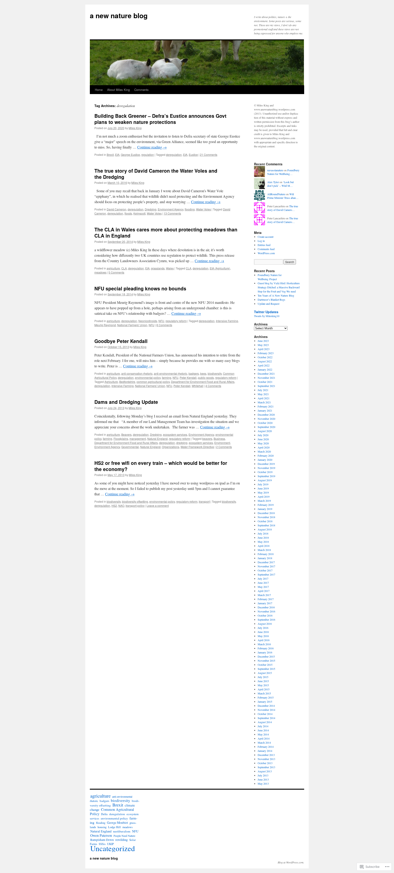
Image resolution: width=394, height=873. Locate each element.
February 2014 (266, 746)
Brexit (110, 154)
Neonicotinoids (147, 321)
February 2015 (266, 697)
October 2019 (265, 472)
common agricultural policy (153, 382)
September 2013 (266, 767)
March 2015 (264, 693)
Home (99, 89)
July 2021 (263, 390)
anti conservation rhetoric (137, 373)
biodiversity (215, 373)
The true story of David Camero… (282, 208)
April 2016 (264, 640)
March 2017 (264, 595)
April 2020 (264, 447)
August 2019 (265, 480)
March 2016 (264, 644)
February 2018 (266, 554)
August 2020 (265, 431)
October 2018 (265, 521)
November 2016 (266, 611)
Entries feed (264, 245)
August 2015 (265, 673)
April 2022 (264, 365)
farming (166, 377)
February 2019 (266, 505)
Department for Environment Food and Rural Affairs (202, 382)
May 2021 (263, 394)
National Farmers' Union (132, 325)
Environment (222, 443)
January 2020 (265, 459)
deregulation (174, 154)
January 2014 (265, 751)
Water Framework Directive (197, 447)
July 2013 (263, 775)
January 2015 (265, 701)
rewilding (121, 839)
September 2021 (266, 386)
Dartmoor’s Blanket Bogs (271, 299)
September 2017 (266, 574)
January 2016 (265, 652)
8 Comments (164, 325)
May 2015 (263, 685)
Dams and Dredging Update (126, 401)
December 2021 (266, 373)
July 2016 (263, 628)
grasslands (158, 268)
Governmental (130, 447)
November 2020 (266, 418)
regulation (147, 154)
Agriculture (111, 382)
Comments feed (266, 249)
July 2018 (263, 533)
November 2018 (266, 517)
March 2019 (264, 500)
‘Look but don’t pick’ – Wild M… (280, 184)
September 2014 (266, 718)
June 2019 (263, 488)
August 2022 (265, 361)
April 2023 (264, 349)
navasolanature (275, 170)
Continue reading (152, 147)
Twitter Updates (266, 312)
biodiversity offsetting (135, 501)
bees (203, 373)
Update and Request (268, 303)
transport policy (135, 505)
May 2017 (263, 587)
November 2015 (266, 660)
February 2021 (266, 406)
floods (128, 213)
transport (204, 501)
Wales (170, 268)
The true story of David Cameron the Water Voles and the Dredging (155, 173)
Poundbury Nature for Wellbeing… (283, 172)
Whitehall (197, 386)
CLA (124, 268)
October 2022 (265, 357)
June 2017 (263, 582)
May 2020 (263, 443)
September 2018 (266, 525)
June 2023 (263, 341)
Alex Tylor (273, 182)
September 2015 (266, 669)
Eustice (193, 154)
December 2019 (266, 464)
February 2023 (266, 353)
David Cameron (116, 209)
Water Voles (203, 209)
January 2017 (265, 603)
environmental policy (148, 377)
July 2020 (263, 435)
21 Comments (208, 154)
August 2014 (265, 722)
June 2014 (263, 730)
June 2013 (263, 779)
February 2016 (266, 648)
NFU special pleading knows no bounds (140, 288)
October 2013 (265, 763)
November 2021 (266, 377)
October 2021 (265, 382)
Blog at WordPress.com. (291, 862)
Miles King (135, 128)
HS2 (114, 505)
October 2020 (265, 423)
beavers (207, 438)
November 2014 (266, 710)
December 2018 (266, 513)
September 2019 (266, 476)
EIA (117, 154)
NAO (121, 505)
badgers (194, 373)
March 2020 (264, 451)
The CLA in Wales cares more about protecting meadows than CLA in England (165, 232)
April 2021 (264, 398)
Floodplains (121, 438)
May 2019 (263, 492)
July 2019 (263, 484)
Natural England (157, 438)
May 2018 (263, 541)
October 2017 (265, 570)
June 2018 (263, 537)
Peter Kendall (188, 377)
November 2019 (266, 468)
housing (102, 827)
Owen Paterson (101, 835)
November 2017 (266, 566)
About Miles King (118, 89)
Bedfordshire (127, 382)
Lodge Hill (114, 827)
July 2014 (263, 726)
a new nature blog (119, 15)
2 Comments (224, 447)
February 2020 (266, 455)
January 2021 (265, 410)
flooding (190, 209)
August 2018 (265, 529)
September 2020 (266, 427)
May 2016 (263, 636)
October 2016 (265, 615)
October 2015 (265, 664)
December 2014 (266, 705)
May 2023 (263, 345)
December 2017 (266, 562)
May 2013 (263, 783)
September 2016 (266, 619)
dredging (181, 443)
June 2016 (263, 632)
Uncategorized (112, 848)
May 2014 (263, 734)
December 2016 (266, 607)
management (138, 438)
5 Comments (116, 272)
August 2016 (265, 623)
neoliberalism (121, 831)
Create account (265, 236)
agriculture (113, 268)
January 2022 (265, 369)
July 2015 (263, 677)
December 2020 (266, 414)
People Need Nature (124, 835)
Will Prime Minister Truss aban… (282, 196)
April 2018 (264, 546)
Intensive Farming (227, 321)
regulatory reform (176, 321)
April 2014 (264, 738)
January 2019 (265, 509)
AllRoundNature (276, 194)
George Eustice (130, 154)
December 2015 (266, 656)
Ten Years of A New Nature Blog (276, 295)
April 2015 (264, 689)
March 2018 (264, 550)
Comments (141, 89)
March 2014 (264, 742)
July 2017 (263, 578)
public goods (206, 377)
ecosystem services (175, 434)
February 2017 (266, 599)
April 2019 (264, 496)
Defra (104, 814)
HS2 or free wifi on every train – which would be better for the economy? (160, 465)
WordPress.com (266, 253)
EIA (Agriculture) (220, 268)
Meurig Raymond (105, 325)
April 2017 (264, 591)
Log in (261, 241)
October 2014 (265, 714)
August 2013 (265, 771)
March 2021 (264, 402)
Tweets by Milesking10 (266, 316)
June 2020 (263, 439)
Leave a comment (158, 505)
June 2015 (263, 681)
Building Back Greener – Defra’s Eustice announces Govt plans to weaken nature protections (160, 118)
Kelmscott (139, 213)
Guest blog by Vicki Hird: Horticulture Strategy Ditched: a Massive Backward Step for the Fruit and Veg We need (279, 287)
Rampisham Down (102, 840)
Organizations (170, 447)
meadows (100, 272)
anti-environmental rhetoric (170, 373)
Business (219, 438)
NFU (161, 321)
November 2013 (266, 759)
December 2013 (266, 755)
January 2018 (265, 558)
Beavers (126, 434)
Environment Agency (170, 209)
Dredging (150, 209)
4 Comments (213, 386)
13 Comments (172, 213)
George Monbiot (117, 822)
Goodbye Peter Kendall (121, 341)
